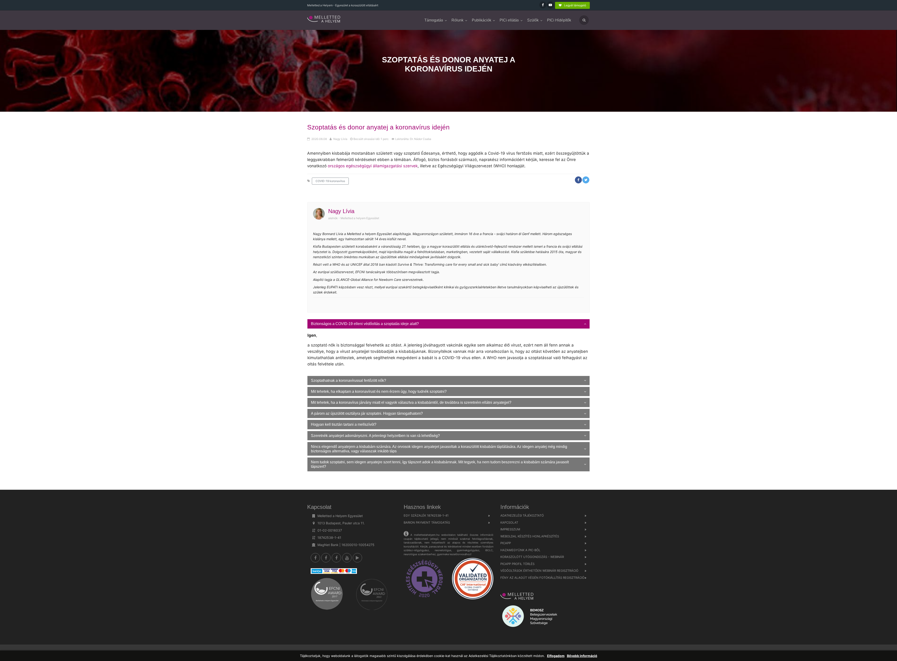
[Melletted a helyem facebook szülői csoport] (326, 557)
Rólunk (457, 20)
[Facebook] (315, 557)
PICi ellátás (509, 20)
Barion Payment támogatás (427, 522)
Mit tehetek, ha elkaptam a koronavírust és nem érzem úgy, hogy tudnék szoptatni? (379, 391)
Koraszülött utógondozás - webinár (532, 557)
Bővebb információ (582, 655)
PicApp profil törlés (517, 564)
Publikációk (481, 20)
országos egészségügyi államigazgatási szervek (373, 166)
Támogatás (433, 20)
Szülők (533, 20)
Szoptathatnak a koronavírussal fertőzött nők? (348, 380)
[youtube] (347, 557)
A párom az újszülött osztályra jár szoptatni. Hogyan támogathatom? (367, 413)
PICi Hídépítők (559, 20)
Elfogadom (556, 655)
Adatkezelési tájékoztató (522, 515)
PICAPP (505, 543)
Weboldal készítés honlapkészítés (529, 536)
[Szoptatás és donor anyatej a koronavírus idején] (324, 19)
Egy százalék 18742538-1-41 (426, 515)
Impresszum (510, 529)
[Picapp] (357, 557)
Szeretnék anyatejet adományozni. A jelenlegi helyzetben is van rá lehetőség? (375, 436)
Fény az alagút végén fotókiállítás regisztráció (542, 577)
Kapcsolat (509, 522)
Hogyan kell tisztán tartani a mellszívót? (343, 424)
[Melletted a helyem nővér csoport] (336, 557)
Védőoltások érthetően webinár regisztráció (539, 570)
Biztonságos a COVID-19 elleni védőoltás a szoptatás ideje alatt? (365, 324)
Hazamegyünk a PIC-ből (520, 550)
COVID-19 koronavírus (330, 181)
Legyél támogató (574, 5)
